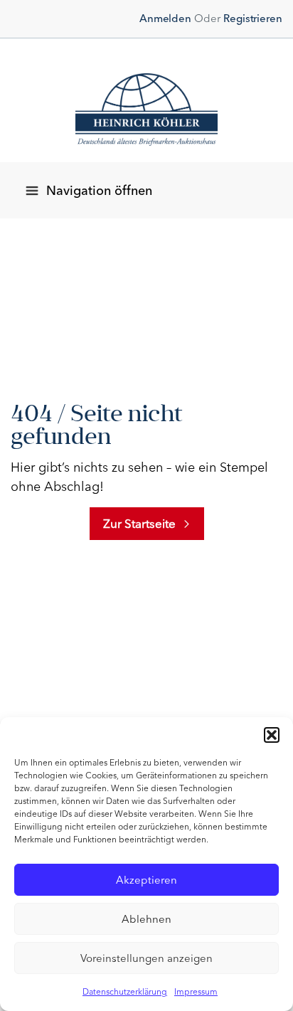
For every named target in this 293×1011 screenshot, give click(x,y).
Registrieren (252, 18)
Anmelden (165, 18)
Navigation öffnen (99, 191)
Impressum (196, 992)
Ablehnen (146, 919)
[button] (272, 735)
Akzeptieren (146, 880)
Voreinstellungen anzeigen (146, 958)
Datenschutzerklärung (124, 992)
